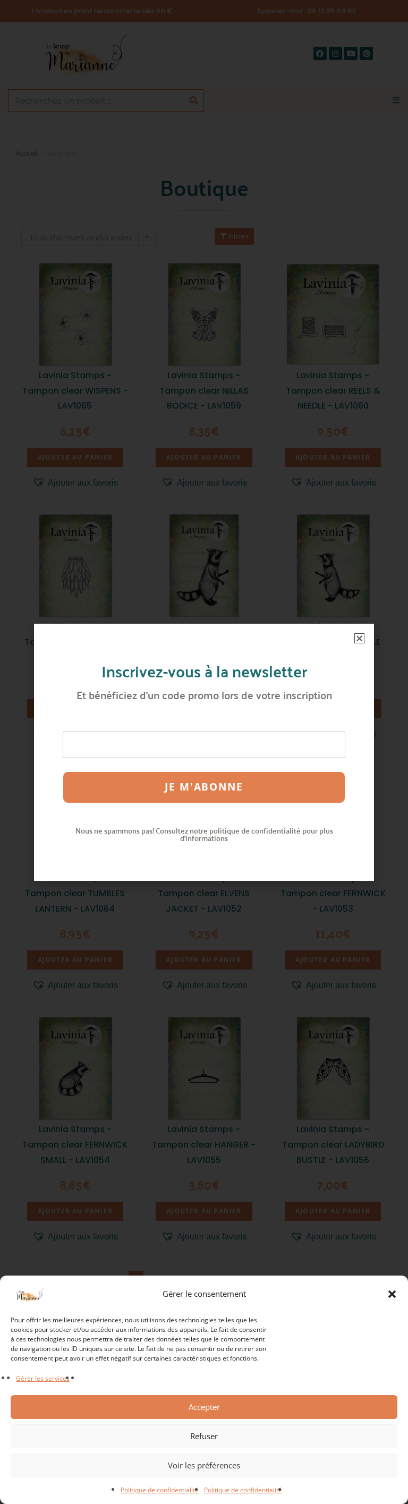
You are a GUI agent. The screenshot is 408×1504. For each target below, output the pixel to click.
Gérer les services (43, 1378)
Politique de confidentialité (160, 1489)
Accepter (204, 1406)
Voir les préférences (204, 1465)
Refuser (204, 1436)
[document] (204, 752)
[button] (392, 1294)
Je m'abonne (204, 787)
